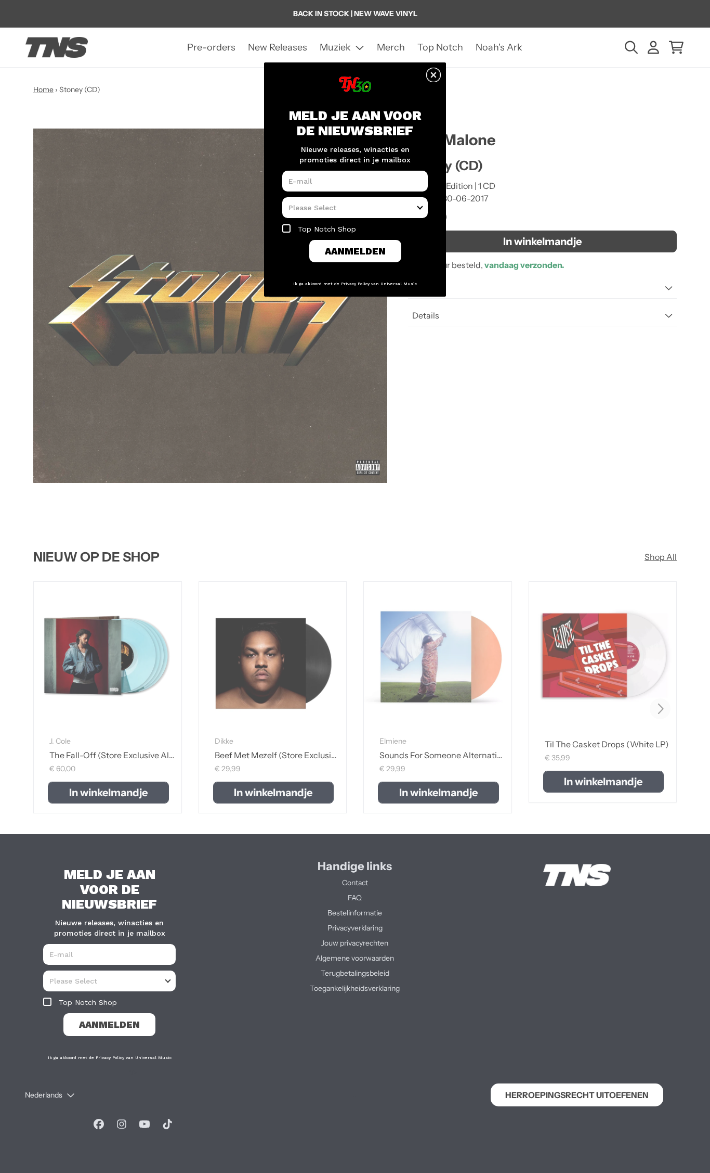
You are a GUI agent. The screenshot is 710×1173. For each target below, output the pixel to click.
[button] (433, 75)
